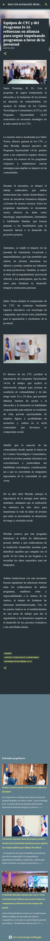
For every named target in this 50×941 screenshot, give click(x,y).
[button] (5, 54)
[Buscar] (46, 4)
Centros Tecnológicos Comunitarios (21, 657)
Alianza (7, 653)
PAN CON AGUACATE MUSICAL (26, 4)
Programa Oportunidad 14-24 (17, 661)
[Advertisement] (25, 723)
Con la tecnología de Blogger (27, 937)
